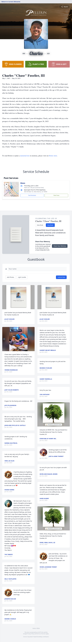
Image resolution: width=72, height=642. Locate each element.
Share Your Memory (60, 246)
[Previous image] (4, 339)
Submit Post (61, 277)
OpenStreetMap (38, 637)
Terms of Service (41, 634)
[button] (11, 187)
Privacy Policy (30, 634)
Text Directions (32, 195)
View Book (40, 225)
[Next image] (33, 339)
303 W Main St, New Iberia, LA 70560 (35, 192)
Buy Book (50, 225)
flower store (53, 155)
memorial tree (25, 155)
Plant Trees (56, 195)
